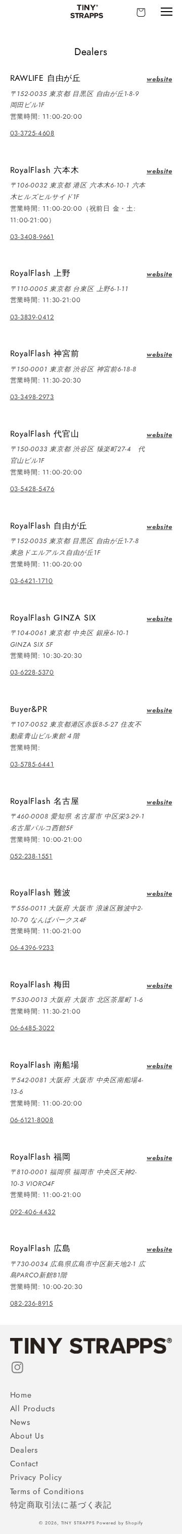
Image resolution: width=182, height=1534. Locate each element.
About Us (27, 1436)
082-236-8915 (31, 1303)
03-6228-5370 (32, 672)
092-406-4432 (33, 1212)
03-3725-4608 (32, 133)
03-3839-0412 (32, 317)
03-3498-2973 (32, 397)
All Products (32, 1408)
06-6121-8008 (32, 1120)
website (159, 79)
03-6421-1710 (31, 581)
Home (21, 1395)
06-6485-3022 (32, 1028)
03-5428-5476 (32, 489)
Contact (24, 1463)
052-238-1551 (31, 856)
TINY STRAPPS (78, 1523)
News (20, 1422)
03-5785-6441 (32, 764)
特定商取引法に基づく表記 (61, 1505)
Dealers (24, 1450)
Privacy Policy (36, 1477)
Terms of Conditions (47, 1491)
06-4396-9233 (32, 947)
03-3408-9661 (32, 237)
